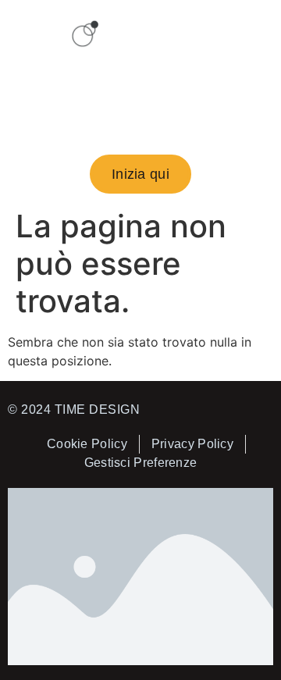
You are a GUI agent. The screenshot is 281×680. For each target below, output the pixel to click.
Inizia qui (176, 84)
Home (91, 84)
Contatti (141, 120)
